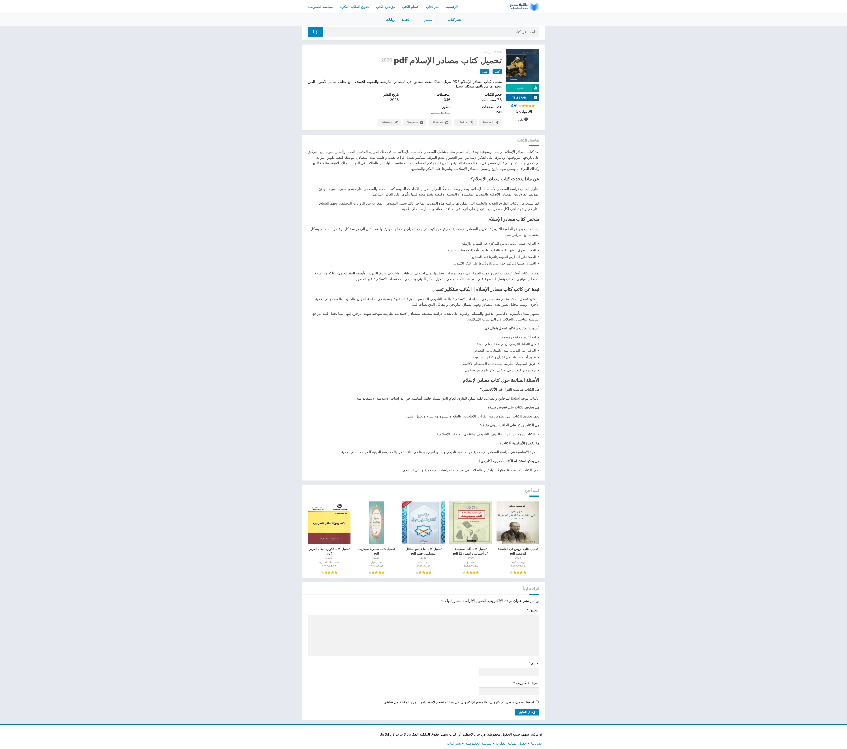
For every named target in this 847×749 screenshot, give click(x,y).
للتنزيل (519, 88)
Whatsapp (388, 122)
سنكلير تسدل (440, 112)
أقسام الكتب (410, 7)
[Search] (315, 32)
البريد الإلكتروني (526, 682)
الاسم (533, 663)
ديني (484, 71)
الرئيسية (452, 7)
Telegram (412, 122)
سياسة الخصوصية (320, 7)
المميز (429, 19)
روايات (390, 19)
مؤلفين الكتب (385, 7)
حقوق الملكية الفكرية (354, 7)
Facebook (488, 122)
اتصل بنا (537, 743)
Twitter (464, 122)
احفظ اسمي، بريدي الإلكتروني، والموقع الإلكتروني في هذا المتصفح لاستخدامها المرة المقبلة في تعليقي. (458, 702)
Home (497, 52)
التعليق (533, 610)
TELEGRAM (519, 97)
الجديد (406, 19)
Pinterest (438, 122)
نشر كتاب (432, 7)
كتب (485, 52)
